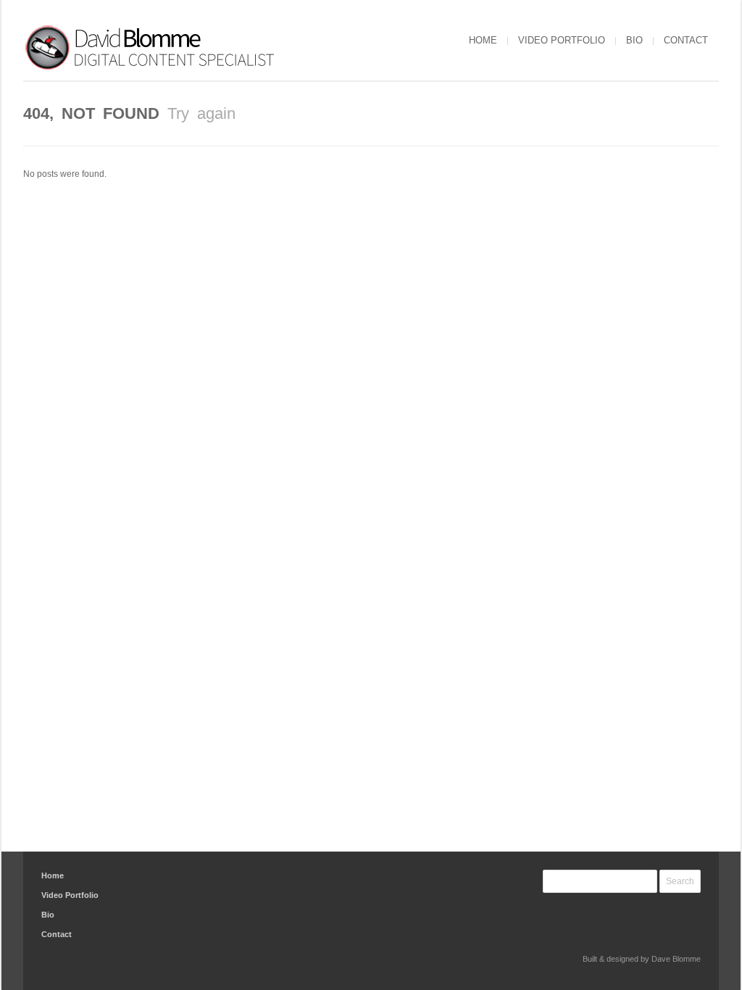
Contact (686, 40)
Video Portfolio (561, 40)
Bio (634, 40)
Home (483, 40)
